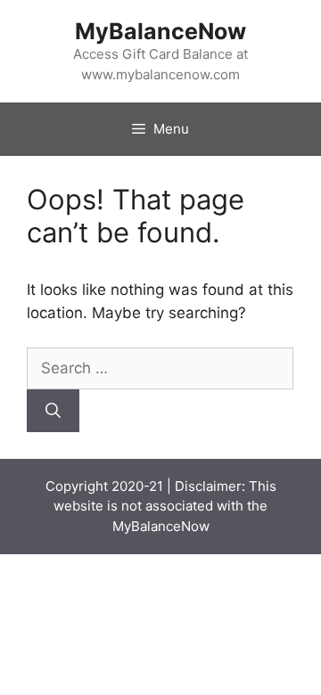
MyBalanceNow (160, 31)
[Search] (53, 410)
